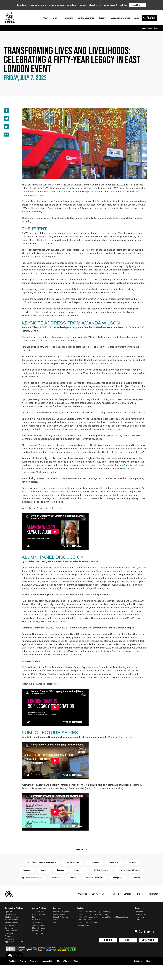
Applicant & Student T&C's (15, 941)
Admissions (9, 939)
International (68, 18)
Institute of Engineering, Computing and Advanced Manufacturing (102, 917)
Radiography (118, 877)
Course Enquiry (11, 931)
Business (27, 870)
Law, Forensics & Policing (129, 870)
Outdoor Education (101, 870)
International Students (13, 925)
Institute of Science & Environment (90, 922)
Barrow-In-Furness (100, 894)
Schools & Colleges (60, 917)
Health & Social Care (94, 877)
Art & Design (94, 862)
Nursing (73, 877)
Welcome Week (38, 922)
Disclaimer (34, 961)
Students (108, 940)
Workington (153, 894)
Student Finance (11, 917)
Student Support (11, 922)
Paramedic (56, 877)
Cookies (12, 961)
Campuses (9, 928)
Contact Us (139, 911)
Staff (127, 940)
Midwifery (136, 877)
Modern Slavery (63, 961)
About (136, 18)
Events (55, 18)
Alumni (55, 920)
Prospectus (9, 936)
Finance (35, 917)
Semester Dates (38, 925)
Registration (37, 920)
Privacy (23, 961)
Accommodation (11, 920)
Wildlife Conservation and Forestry (41, 862)
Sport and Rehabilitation (32, 877)
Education (132, 862)
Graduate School (83, 925)
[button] (15, 955)
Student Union (37, 933)
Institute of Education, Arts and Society (92, 914)
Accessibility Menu (150, 28)
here (41, 195)
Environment (79, 870)
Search (151, 18)
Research (102, 18)
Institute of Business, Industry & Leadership (93, 911)
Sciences (60, 870)
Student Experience (86, 18)
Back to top (81, 850)
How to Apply (10, 914)
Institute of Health (84, 920)
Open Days (9, 911)
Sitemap (77, 961)
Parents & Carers (59, 914)
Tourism (43, 870)
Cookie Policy (121, 5)
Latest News (139, 917)
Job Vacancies (140, 914)
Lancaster (128, 894)
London (140, 894)
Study (45, 18)
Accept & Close (137, 5)
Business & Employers (120, 18)
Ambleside (82, 894)
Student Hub (37, 931)
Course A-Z (9, 933)
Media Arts (113, 862)
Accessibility (47, 961)
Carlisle (116, 894)
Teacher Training (72, 862)
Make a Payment (38, 928)
